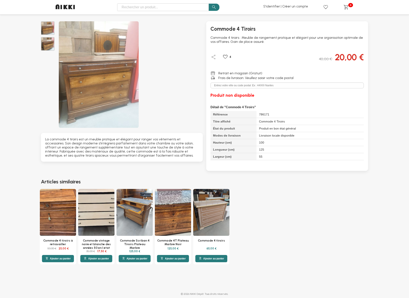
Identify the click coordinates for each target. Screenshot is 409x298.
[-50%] (58, 213)
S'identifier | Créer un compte (285, 6)
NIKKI (65, 7)
